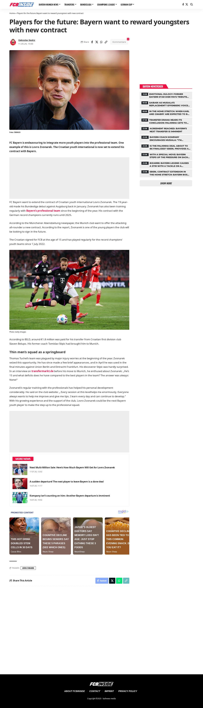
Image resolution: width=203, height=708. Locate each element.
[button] (191, 4)
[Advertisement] (69, 178)
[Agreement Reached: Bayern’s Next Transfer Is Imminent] (166, 129)
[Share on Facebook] (92, 42)
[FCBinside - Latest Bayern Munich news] (21, 4)
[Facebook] (183, 4)
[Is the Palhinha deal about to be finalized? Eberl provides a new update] (166, 147)
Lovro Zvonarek (28, 568)
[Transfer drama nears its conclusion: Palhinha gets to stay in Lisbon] (166, 121)
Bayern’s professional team (43, 210)
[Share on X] (97, 42)
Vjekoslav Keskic (26, 40)
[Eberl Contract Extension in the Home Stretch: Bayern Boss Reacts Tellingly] (166, 172)
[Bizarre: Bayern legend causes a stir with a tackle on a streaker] (166, 164)
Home (12, 13)
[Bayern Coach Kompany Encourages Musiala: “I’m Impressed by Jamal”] (166, 138)
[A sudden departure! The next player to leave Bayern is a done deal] (19, 483)
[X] (187, 4)
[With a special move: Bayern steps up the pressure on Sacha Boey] (166, 155)
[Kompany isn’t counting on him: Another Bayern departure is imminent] (19, 497)
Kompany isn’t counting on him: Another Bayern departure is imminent (70, 495)
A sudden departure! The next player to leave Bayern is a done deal (67, 481)
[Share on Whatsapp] (101, 42)
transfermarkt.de (42, 371)
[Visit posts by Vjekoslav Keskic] (13, 42)
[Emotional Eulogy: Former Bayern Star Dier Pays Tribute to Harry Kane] (166, 95)
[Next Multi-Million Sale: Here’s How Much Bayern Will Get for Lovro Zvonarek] (19, 469)
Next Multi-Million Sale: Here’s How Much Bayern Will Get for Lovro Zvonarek (72, 467)
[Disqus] (69, 628)
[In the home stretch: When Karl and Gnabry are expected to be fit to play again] (166, 112)
